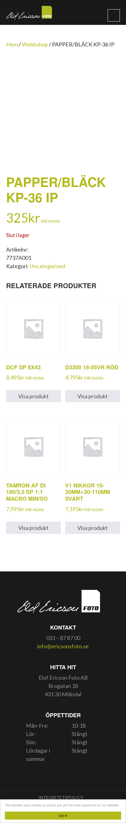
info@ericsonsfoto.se (63, 646)
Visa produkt (33, 396)
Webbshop (35, 44)
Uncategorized (47, 266)
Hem (12, 44)
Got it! (63, 815)
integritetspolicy (61, 797)
